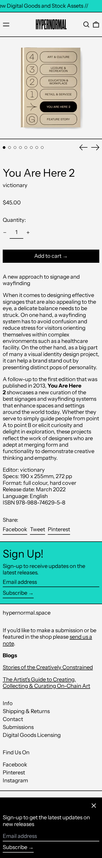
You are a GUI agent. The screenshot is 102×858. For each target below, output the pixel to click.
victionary (15, 185)
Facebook (15, 764)
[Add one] (28, 232)
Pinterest (14, 772)
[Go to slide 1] (4, 147)
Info (8, 703)
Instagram (15, 780)
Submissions (18, 727)
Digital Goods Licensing (32, 735)
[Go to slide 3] (15, 147)
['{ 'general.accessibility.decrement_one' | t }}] (5, 232)
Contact (13, 719)
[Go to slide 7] (36, 147)
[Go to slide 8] (42, 147)
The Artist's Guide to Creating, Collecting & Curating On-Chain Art (46, 682)
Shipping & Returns (26, 711)
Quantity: (14, 220)
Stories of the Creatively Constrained (48, 667)
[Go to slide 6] (31, 147)
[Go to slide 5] (26, 147)
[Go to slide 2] (9, 147)
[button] (86, 24)
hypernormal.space (27, 612)
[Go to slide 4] (20, 147)
